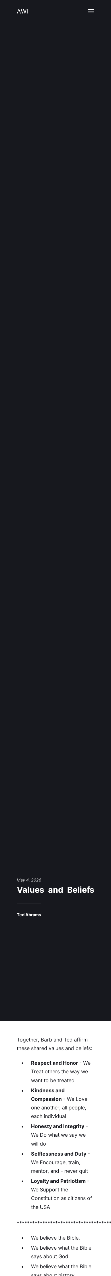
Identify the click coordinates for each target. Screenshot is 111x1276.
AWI (22, 11)
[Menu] (91, 11)
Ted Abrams (29, 914)
